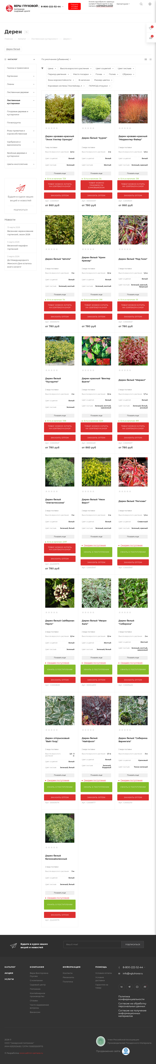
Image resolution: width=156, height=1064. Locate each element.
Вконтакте (121, 987)
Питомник (35, 989)
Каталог (10, 967)
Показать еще (60, 173)
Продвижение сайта (108, 1051)
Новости (10, 219)
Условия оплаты (103, 973)
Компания (37, 967)
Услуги (9, 979)
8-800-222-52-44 (51, 6)
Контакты (68, 973)
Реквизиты (68, 977)
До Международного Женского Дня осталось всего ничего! (19, 263)
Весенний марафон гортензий (17, 247)
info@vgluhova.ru (133, 973)
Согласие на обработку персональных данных (132, 1005)
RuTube (145, 987)
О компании (36, 980)
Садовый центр (38, 984)
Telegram (129, 987)
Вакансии (35, 1012)
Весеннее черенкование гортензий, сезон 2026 (20, 233)
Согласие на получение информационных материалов (132, 1013)
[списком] (150, 59)
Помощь (101, 967)
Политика (68, 981)
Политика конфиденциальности (131, 998)
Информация (72, 967)
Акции (9, 973)
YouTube (137, 987)
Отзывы (34, 1000)
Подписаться (132, 944)
